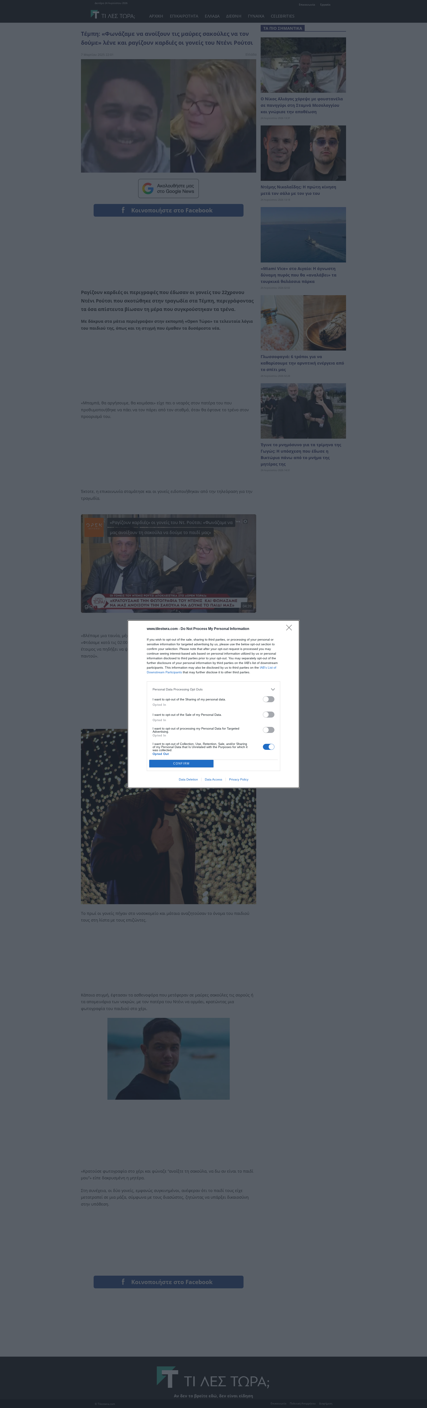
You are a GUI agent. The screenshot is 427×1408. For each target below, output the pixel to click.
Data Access (213, 779)
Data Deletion (188, 779)
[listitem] (213, 689)
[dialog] (213, 704)
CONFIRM (181, 763)
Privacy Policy (238, 779)
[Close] (290, 629)
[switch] (268, 699)
